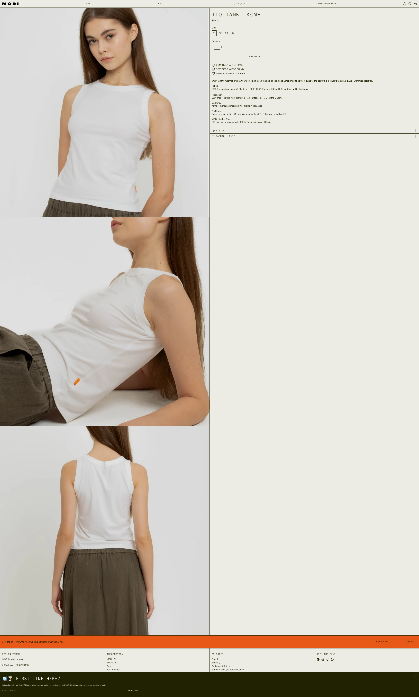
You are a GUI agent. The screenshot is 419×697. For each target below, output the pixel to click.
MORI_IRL (112, 659)
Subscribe (409, 641)
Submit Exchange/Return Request (228, 669)
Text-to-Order (113, 669)
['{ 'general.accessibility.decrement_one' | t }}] (212, 47)
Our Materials (301, 89)
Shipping (216, 662)
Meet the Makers (274, 97)
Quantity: (216, 41)
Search (215, 659)
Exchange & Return (221, 666)
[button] (410, 4)
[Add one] (221, 47)
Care (109, 666)
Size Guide (112, 662)
